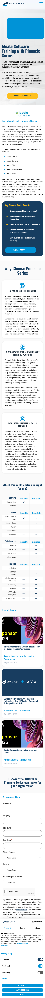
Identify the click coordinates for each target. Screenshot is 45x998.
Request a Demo (19, 250)
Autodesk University (11, 656)
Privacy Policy (21, 909)
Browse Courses (21, 96)
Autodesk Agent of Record (12, 877)
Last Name (7, 840)
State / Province (9, 852)
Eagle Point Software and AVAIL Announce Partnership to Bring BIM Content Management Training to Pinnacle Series (21, 701)
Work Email (7, 804)
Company (6, 816)
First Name (7, 828)
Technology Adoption (27, 656)
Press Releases (25, 711)
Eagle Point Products (11, 711)
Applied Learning (9, 659)
